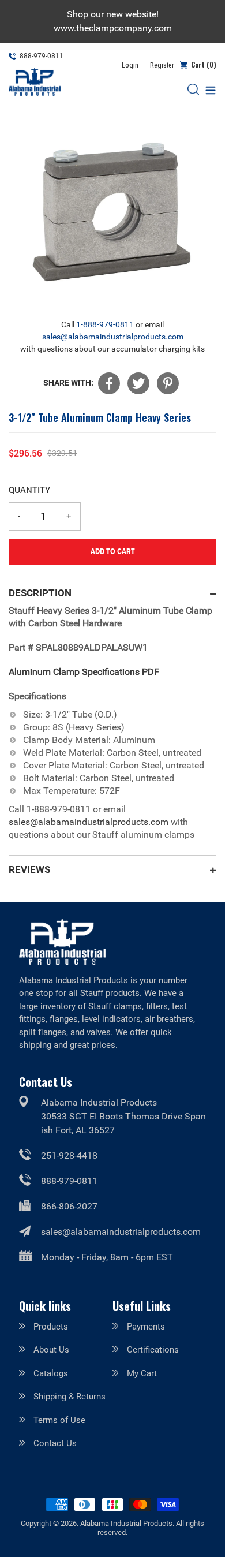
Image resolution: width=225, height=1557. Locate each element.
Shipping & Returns (69, 1396)
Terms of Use (59, 1420)
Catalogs (50, 1373)
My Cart (142, 1373)
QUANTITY (29, 489)
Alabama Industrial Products (126, 1523)
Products (50, 1326)
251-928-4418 (69, 1155)
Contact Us (55, 1443)
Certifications (153, 1350)
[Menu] (207, 89)
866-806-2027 (69, 1206)
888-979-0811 (69, 1180)
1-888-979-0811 (105, 324)
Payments (146, 1326)
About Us (51, 1350)
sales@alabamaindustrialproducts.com (112, 336)
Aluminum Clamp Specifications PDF (84, 671)
